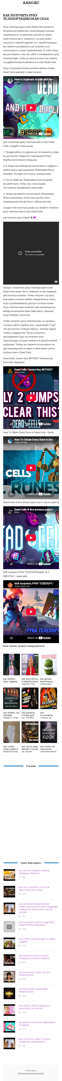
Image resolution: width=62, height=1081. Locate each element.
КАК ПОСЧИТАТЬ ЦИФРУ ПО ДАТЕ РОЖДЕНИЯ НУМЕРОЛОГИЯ (34, 1040)
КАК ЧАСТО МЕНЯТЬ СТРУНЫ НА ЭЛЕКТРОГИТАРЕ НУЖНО (34, 888)
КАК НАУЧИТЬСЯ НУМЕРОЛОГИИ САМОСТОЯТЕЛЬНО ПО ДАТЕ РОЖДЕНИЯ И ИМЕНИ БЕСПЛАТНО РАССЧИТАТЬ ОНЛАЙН (38, 908)
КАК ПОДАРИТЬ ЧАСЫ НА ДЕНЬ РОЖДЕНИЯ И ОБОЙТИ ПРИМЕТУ (34, 957)
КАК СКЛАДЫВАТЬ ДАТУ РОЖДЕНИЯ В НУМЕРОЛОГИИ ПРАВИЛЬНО (37, 923)
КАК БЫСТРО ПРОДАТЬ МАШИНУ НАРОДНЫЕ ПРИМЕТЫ (34, 872)
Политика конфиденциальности (31, 1073)
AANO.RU (31, 3)
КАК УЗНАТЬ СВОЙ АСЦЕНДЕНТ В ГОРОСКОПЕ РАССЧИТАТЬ (34, 1007)
